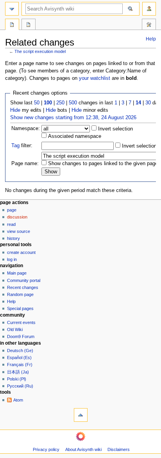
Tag (15, 145)
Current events (21, 322)
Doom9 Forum (20, 336)
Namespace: (25, 128)
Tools (149, 25)
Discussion (17, 217)
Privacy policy (46, 449)
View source (18, 231)
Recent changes (22, 287)
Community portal (23, 280)
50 (36, 103)
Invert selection (115, 129)
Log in (12, 259)
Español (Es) (19, 357)
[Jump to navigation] (12, 9)
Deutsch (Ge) (20, 350)
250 (60, 103)
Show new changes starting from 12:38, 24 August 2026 (73, 117)
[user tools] (149, 9)
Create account (21, 252)
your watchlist (94, 78)
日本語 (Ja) (18, 372)
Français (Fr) (19, 364)
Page (11, 210)
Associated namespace (74, 136)
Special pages (20, 308)
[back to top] (81, 415)
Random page (20, 294)
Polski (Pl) (16, 379)
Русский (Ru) (20, 386)
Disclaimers (118, 449)
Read (11, 224)
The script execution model (40, 51)
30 (148, 103)
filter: (21, 145)
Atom (18, 400)
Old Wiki (15, 329)
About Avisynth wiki (83, 449)
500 (73, 103)
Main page (17, 273)
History (13, 238)
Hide (15, 110)
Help (151, 39)
